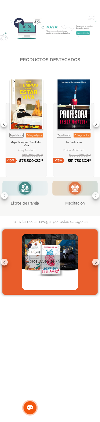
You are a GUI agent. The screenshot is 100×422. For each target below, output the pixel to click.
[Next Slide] (96, 124)
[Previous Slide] (4, 124)
